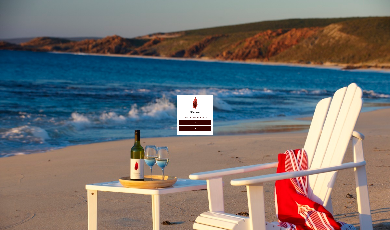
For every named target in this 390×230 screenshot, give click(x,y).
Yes (195, 122)
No (195, 129)
